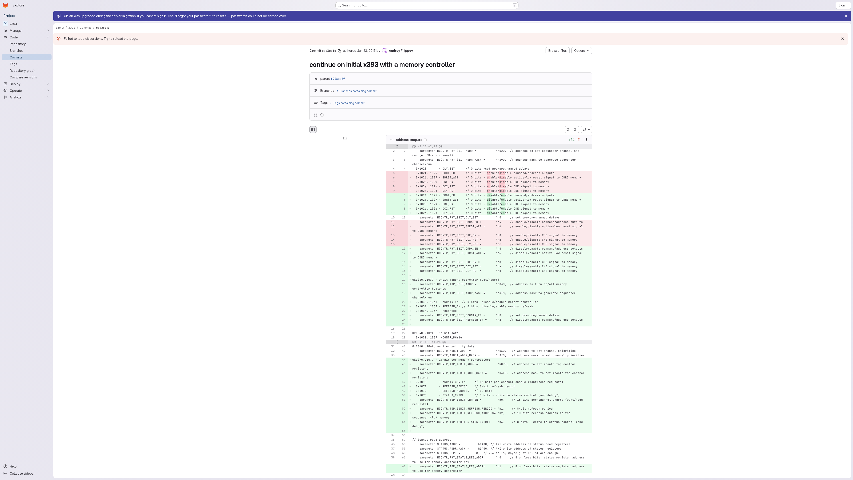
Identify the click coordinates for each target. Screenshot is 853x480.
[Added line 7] (402, 204)
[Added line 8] (402, 209)
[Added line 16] (402, 275)
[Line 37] (391, 449)
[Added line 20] (402, 302)
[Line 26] (402, 329)
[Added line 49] (402, 391)
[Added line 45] (402, 364)
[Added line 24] (402, 320)
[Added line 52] (402, 409)
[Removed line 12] (391, 226)
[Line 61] (402, 458)
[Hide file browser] (313, 129)
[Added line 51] (402, 400)
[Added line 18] (402, 284)
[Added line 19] (402, 293)
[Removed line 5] (391, 173)
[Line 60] (402, 453)
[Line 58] (402, 444)
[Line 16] (391, 329)
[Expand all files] (568, 129)
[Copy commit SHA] (339, 51)
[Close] (846, 16)
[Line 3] (391, 160)
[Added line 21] (402, 306)
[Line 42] (402, 351)
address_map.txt (409, 140)
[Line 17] (391, 333)
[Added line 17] (402, 280)
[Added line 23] (402, 315)
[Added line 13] (402, 262)
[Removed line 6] (391, 178)
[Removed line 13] (391, 235)
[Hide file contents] (391, 139)
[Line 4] (391, 169)
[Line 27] (402, 333)
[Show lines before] (397, 146)
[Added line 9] (402, 213)
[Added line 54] (402, 422)
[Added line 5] (402, 195)
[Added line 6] (402, 200)
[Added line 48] (402, 386)
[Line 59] (402, 449)
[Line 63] (402, 475)
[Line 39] (391, 458)
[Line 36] (391, 444)
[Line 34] (391, 435)
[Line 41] (402, 346)
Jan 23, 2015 (366, 50)
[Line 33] (391, 355)
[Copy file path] (425, 139)
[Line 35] (391, 440)
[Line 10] (391, 218)
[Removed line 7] (391, 182)
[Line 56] (402, 435)
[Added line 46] (402, 373)
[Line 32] (391, 351)
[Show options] (586, 139)
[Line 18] (391, 338)
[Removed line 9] (391, 191)
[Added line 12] (402, 253)
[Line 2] (391, 151)
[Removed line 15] (391, 244)
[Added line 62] (402, 466)
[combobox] (586, 129)
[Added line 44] (402, 360)
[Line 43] (402, 355)
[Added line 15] (402, 271)
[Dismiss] (842, 38)
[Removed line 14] (391, 240)
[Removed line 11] (391, 222)
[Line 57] (402, 440)
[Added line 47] (402, 382)
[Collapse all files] (575, 129)
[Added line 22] (402, 311)
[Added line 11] (402, 249)
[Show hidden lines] (397, 342)
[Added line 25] (402, 324)
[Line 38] (391, 453)
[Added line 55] (402, 431)
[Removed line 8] (391, 186)
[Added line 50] (402, 395)
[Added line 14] (402, 266)
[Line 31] (391, 346)
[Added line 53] (402, 413)
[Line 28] (402, 338)
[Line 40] (391, 475)
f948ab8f (338, 79)
